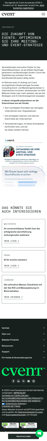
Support (5, 351)
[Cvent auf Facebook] (13, 381)
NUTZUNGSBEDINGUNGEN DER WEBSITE (21, 401)
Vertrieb (5, 328)
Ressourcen (7, 346)
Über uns (6, 334)
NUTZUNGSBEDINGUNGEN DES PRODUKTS (22, 398)
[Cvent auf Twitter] (23, 381)
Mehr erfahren (12, 297)
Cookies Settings (11, 406)
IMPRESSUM (19, 393)
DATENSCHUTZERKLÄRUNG (15, 395)
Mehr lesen (10, 241)
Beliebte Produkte (10, 340)
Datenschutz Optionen (15, 403)
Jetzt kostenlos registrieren (28, 7)
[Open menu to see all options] (43, 14)
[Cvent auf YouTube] (29, 381)
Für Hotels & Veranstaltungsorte (17, 357)
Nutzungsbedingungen (16, 414)
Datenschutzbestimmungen (30, 412)
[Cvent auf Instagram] (34, 381)
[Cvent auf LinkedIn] (18, 381)
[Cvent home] (9, 14)
